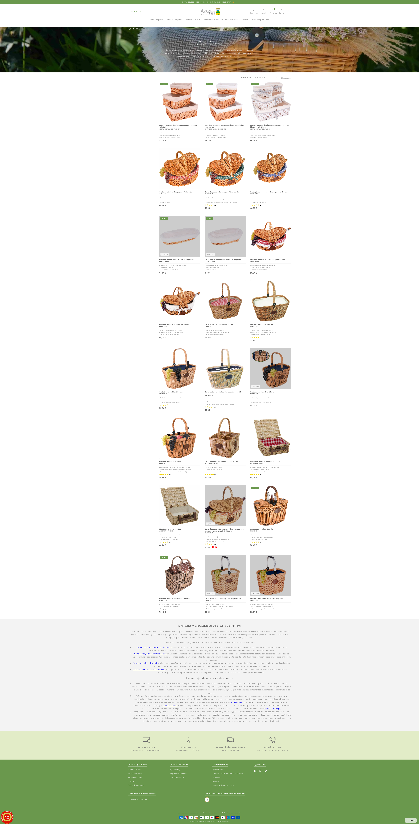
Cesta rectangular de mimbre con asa (150, 654)
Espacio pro (136, 11)
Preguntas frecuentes (178, 774)
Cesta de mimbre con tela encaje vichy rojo (267, 260)
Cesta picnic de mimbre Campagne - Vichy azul (269, 192)
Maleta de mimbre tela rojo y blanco (265, 461)
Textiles (245, 20)
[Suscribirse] (164, 799)
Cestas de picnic (156, 20)
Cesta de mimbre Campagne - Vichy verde (222, 192)
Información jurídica (210, 813)
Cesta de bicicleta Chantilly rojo (172, 461)
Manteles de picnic (135, 777)
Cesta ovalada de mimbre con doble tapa (154, 647)
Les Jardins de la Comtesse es (205, 821)
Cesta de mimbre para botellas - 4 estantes (222, 461)
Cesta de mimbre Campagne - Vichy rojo (175, 192)
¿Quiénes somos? (218, 770)
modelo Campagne (272, 708)
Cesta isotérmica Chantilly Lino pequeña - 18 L (224, 599)
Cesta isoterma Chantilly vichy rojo (219, 324)
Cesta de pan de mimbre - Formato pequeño (223, 260)
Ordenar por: (246, 77)
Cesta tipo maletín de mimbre (146, 663)
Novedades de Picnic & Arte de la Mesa (227, 774)
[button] (157, 20)
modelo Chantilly (237, 702)
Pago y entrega (175, 770)
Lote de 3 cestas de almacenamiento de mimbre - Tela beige (179, 126)
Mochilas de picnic (135, 774)
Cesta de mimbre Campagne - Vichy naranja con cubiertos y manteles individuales (224, 530)
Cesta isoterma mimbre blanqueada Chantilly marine (223, 393)
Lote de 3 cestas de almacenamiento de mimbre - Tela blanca (225, 126)
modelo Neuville (170, 705)
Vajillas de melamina (229, 20)
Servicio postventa (177, 777)
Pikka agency (224, 821)
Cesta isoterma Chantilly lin (261, 324)
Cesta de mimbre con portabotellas (149, 669)
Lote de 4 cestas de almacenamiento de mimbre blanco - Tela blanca (269, 126)
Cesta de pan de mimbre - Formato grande (176, 260)
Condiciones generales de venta (187, 813)
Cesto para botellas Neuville (261, 529)
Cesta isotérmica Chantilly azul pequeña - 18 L (269, 599)
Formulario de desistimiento (223, 785)
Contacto (215, 781)
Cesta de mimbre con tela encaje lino (174, 324)
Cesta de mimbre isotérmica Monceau (174, 599)
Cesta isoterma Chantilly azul (171, 392)
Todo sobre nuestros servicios (232, 813)
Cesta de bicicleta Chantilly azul (263, 392)
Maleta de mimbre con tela (170, 529)
